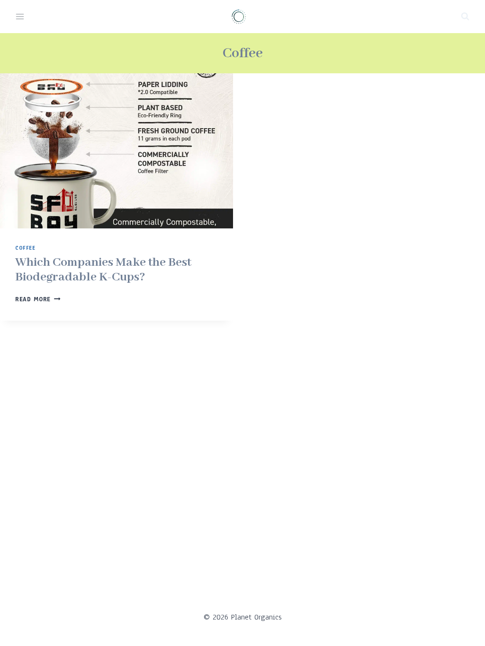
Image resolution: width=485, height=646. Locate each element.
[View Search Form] (465, 16)
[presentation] (116, 150)
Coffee (25, 248)
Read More (38, 299)
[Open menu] (20, 16)
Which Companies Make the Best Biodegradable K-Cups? (103, 269)
